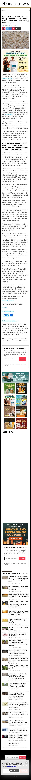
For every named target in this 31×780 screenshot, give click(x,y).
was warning (9, 114)
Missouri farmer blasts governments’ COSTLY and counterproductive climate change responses (17, 643)
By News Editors (18, 680)
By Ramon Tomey (18, 591)
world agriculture (13, 335)
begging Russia (7, 78)
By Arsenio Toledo (18, 616)
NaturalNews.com (8, 311)
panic (15, 330)
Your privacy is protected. (9, 363)
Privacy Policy (11, 766)
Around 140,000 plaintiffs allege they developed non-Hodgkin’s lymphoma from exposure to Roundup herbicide (17, 686)
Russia (4, 332)
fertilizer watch (21, 326)
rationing (21, 330)
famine (14, 326)
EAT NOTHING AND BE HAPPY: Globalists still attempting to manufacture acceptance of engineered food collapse (16, 695)
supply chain (18, 332)
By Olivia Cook (18, 637)
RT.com (4, 308)
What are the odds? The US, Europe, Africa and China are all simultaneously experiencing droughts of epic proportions (18, 676)
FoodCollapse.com (8, 301)
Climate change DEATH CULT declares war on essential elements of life (18, 714)
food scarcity (16, 328)
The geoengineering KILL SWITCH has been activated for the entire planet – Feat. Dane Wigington (17, 652)
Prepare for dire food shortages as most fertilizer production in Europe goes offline (18, 660)
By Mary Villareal (18, 608)
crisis (24, 324)
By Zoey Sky (17, 630)
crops (4, 326)
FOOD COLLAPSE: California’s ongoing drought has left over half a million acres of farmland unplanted (18, 722)
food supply (24, 328)
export (9, 326)
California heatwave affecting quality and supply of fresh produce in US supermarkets (18, 588)
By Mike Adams (18, 655)
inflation (10, 330)
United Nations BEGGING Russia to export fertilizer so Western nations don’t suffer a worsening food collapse (18, 579)
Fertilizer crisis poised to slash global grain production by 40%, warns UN (17, 621)
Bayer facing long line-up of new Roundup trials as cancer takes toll (18, 729)
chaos (14, 324)
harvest (4, 330)
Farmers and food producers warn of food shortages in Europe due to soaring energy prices (18, 604)
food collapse (6, 328)
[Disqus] (15, 456)
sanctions (10, 332)
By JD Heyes (17, 663)
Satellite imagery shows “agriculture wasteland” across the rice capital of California (18, 596)
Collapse (19, 324)
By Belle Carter (18, 647)
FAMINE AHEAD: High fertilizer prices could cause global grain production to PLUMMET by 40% (18, 612)
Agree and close (14, 770)
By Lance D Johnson (19, 717)
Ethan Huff (13, 25)
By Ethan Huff (17, 583)
